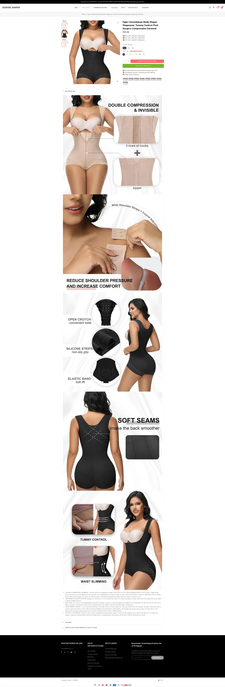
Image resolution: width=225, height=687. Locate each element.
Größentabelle (136, 51)
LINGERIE (145, 7)
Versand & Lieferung (93, 663)
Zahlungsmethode (110, 652)
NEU (76, 7)
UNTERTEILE (133, 7)
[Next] (117, 52)
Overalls (114, 7)
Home (83, 14)
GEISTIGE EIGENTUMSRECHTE (114, 658)
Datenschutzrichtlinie (111, 655)
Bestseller (86, 7)
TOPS (123, 7)
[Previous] (72, 52)
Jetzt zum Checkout (143, 66)
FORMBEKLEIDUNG (100, 7)
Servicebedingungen (111, 649)
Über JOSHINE (91, 651)
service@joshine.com (67, 648)
